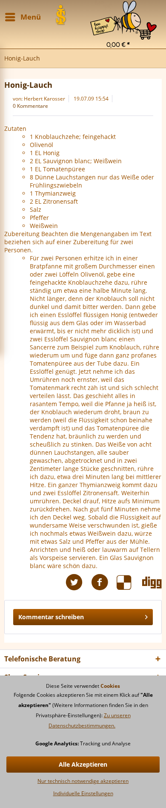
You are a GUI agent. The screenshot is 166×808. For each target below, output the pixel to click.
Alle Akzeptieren (83, 764)
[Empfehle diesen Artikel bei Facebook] (104, 582)
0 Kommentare (30, 106)
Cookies (110, 686)
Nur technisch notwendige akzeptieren (83, 781)
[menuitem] (123, 10)
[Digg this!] (152, 582)
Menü (30, 17)
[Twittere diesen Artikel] (78, 582)
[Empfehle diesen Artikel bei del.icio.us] (129, 582)
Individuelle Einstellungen (83, 793)
